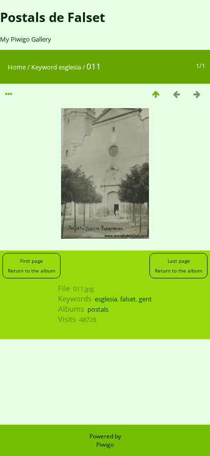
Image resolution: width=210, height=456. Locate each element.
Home (17, 67)
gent (145, 299)
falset (128, 299)
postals (97, 309)
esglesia (70, 67)
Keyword (44, 67)
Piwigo (105, 444)
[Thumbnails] (156, 94)
